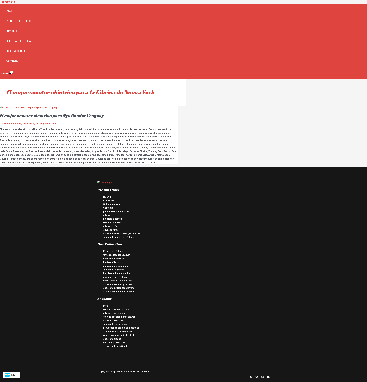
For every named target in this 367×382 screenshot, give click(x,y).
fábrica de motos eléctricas (117, 331)
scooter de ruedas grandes (117, 284)
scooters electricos (113, 320)
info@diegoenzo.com (114, 313)
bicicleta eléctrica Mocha (116, 273)
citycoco (107, 215)
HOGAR (107, 197)
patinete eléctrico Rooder (116, 211)
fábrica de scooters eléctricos (119, 237)
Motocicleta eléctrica (114, 222)
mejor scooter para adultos (117, 280)
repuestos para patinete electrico (120, 335)
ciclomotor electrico (114, 342)
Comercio (108, 200)
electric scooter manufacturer (119, 316)
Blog (105, 305)
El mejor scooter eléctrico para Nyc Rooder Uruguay (52, 115)
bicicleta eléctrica (112, 218)
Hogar (9, 11)
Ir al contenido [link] (7, 1)
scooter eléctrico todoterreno (119, 288)
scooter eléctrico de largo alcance (121, 233)
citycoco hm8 (110, 230)
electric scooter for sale (116, 309)
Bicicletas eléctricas (19, 41)
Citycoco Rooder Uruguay (116, 255)
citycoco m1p (110, 226)
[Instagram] (262, 377)
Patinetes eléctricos (18, 21)
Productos (28, 123)
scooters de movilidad (115, 346)
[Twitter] (256, 377)
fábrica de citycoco (113, 269)
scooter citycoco (112, 339)
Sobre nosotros (16, 51)
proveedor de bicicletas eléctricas (121, 327)
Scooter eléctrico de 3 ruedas (118, 291)
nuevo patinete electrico (116, 266)
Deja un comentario (10, 123)
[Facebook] (251, 377)
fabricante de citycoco (115, 324)
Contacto (12, 61)
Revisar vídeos (111, 262)
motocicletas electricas (115, 277)
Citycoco (11, 31)
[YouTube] (268, 377)
